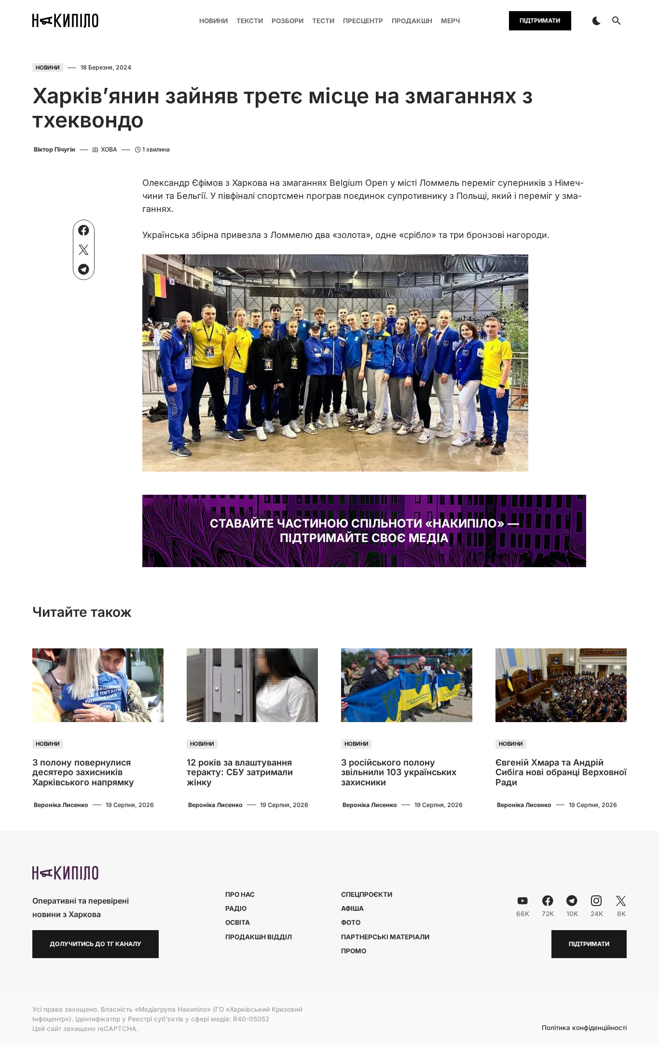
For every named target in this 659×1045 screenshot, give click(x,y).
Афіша (352, 908)
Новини (48, 67)
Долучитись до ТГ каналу (95, 943)
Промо (353, 951)
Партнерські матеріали (385, 937)
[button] (596, 20)
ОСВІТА (237, 922)
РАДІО (236, 908)
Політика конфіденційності (584, 1028)
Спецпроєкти (366, 894)
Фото (350, 922)
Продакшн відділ (258, 937)
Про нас (240, 894)
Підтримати (540, 20)
